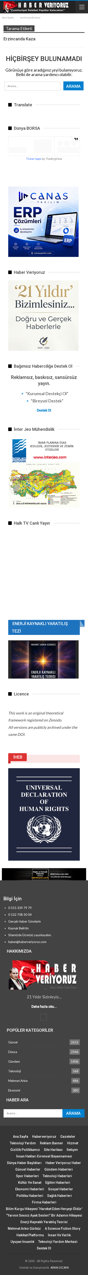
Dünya (12, 1052)
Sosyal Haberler (60, 1189)
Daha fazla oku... (44, 1006)
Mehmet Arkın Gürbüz (24, 1228)
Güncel (13, 1042)
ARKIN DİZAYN (59, 1267)
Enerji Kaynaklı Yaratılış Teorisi (44, 1222)
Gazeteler (67, 1136)
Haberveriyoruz (44, 1136)
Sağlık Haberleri (59, 1196)
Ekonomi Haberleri (29, 1189)
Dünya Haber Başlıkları (24, 1163)
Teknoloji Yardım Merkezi (57, 1242)
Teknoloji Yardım (23, 1143)
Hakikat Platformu (30, 1235)
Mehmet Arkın (18, 1081)
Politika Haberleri (29, 1196)
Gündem (14, 1061)
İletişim (72, 1150)
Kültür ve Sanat (29, 1182)
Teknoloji (14, 1071)
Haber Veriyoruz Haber (63, 1163)
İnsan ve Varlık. (60, 1235)
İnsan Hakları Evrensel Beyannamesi (44, 1156)
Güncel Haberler (27, 1169)
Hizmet (72, 1143)
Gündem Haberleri (58, 1169)
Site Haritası (53, 1150)
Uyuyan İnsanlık (22, 1242)
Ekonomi (14, 1090)
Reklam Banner (51, 1143)
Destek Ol (44, 410)
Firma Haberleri (44, 1202)
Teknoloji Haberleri (57, 1176)
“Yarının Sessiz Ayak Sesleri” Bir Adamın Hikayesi (44, 1215)
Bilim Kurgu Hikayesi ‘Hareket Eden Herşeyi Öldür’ (44, 1209)
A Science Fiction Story (62, 1228)
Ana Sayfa (20, 1136)
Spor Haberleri (27, 1176)
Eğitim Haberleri (57, 1182)
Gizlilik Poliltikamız (25, 1150)
